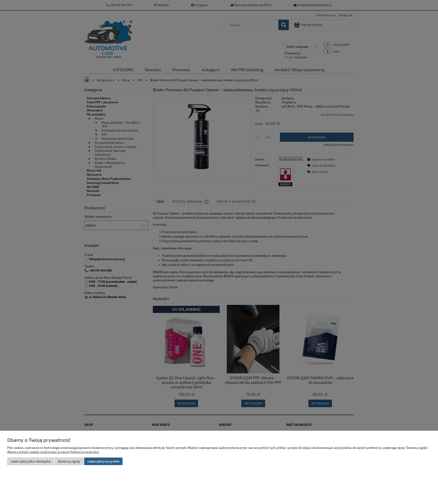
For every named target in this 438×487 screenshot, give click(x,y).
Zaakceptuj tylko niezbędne (30, 461)
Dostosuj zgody (69, 461)
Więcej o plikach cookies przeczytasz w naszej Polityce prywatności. (53, 452)
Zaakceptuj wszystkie (103, 461)
